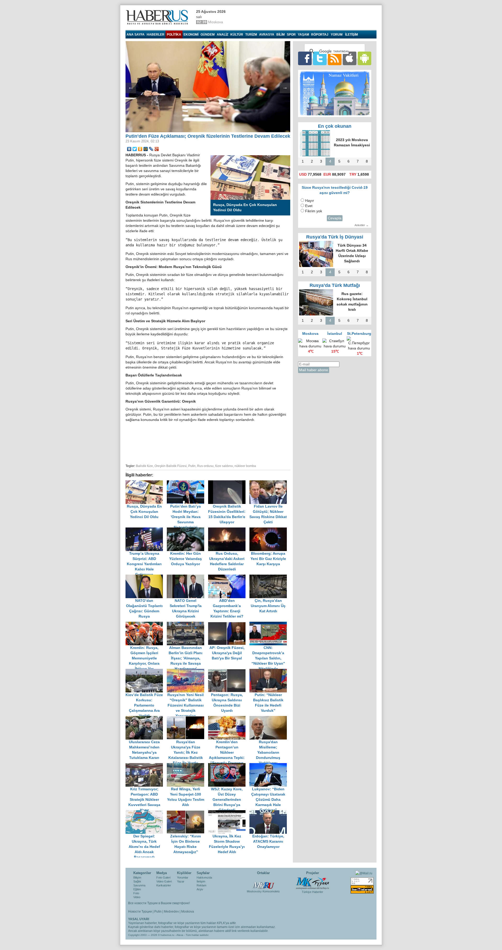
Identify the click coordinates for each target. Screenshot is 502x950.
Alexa (179, 935)
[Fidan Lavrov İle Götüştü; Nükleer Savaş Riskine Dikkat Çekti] (269, 483)
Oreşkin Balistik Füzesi (171, 466)
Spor (291, 34)
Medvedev (171, 911)
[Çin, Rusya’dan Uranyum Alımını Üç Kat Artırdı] (269, 577)
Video (136, 897)
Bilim (280, 34)
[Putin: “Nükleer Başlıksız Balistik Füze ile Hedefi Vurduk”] (269, 671)
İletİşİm (351, 34)
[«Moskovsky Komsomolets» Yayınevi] (263, 883)
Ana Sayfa (136, 34)
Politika (174, 34)
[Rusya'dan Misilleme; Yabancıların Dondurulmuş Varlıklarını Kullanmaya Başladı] (269, 718)
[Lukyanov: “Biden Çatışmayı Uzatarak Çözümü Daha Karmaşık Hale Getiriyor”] (269, 766)
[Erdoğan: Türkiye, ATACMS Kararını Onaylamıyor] (269, 813)
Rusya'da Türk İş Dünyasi (334, 237)
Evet (308, 206)
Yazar (180, 881)
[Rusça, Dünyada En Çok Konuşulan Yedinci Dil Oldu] (146, 483)
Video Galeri (164, 881)
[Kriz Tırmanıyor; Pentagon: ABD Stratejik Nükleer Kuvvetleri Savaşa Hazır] (146, 766)
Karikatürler (163, 885)
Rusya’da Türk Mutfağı (335, 285)
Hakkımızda (204, 877)
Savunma (139, 885)
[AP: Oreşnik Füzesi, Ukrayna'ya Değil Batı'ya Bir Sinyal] (228, 624)
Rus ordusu (205, 466)
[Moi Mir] (146, 149)
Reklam (201, 885)
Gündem (208, 34)
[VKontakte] (129, 149)
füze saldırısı (224, 466)
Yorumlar (182, 877)
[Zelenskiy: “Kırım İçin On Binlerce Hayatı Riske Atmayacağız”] (187, 813)
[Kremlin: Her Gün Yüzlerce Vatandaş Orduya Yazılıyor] (187, 530)
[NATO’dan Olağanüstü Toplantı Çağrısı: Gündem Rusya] (146, 577)
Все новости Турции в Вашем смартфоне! (159, 903)
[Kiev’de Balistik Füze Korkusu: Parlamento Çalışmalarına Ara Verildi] (146, 671)
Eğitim (137, 889)
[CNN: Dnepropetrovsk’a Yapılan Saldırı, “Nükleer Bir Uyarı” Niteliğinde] (269, 624)
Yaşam (303, 34)
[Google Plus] (156, 149)
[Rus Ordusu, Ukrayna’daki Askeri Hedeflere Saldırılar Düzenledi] (228, 530)
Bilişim (137, 877)
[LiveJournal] (151, 149)
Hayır (309, 201)
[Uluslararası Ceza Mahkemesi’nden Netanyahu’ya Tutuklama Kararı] (146, 718)
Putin (192, 466)
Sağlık (137, 881)
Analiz (222, 34)
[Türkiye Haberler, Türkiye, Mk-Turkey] (312, 883)
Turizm (251, 34)
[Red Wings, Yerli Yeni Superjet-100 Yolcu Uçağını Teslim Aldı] (187, 766)
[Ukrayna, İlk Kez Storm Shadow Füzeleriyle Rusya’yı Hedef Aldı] (228, 813)
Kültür (236, 34)
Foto (136, 893)
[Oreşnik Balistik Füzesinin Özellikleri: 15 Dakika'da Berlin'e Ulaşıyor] (228, 483)
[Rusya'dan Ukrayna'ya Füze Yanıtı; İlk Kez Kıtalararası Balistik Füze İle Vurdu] (187, 718)
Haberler (155, 34)
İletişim (201, 881)
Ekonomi (191, 34)
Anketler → (362, 225)
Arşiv (200, 889)
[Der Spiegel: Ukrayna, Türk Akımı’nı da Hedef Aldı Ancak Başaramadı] (146, 813)
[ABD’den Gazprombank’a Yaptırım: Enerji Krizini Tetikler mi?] (228, 577)
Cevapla (334, 218)
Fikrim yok (313, 211)
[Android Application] (364, 58)
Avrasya (266, 34)
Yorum (337, 34)
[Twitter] (135, 149)
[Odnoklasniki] (140, 149)
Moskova (187, 911)
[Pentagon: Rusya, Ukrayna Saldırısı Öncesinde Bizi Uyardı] (228, 671)
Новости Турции (140, 911)
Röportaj (319, 34)
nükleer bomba (245, 466)
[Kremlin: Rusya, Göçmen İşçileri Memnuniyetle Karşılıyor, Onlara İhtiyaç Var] (146, 624)
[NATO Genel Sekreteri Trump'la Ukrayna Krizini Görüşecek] (187, 577)
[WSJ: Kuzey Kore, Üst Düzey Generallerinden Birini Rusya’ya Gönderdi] (228, 766)
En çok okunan (334, 126)
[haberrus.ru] (158, 17)
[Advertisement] (208, 442)
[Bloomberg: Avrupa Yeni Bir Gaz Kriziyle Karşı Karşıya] (269, 530)
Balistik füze (144, 466)
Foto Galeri (163, 877)
